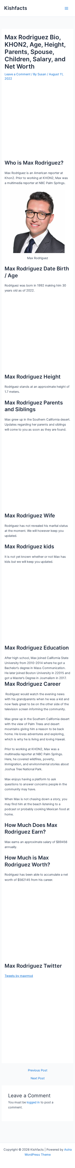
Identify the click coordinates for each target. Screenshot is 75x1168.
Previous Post (37, 1070)
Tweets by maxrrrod (19, 976)
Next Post (38, 1078)
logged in (33, 1102)
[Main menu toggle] (66, 8)
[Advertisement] (37, 121)
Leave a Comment (17, 74)
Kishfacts (15, 8)
